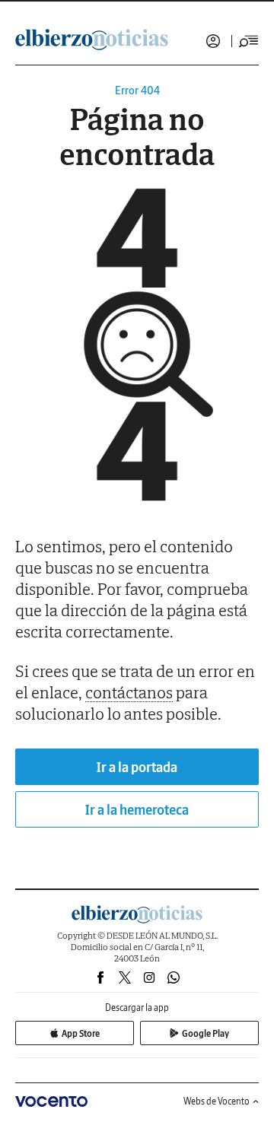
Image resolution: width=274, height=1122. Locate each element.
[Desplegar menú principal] (249, 41)
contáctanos (129, 692)
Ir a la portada (137, 767)
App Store (81, 1033)
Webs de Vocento (216, 1101)
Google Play (205, 1033)
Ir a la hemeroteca (137, 809)
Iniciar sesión (213, 41)
